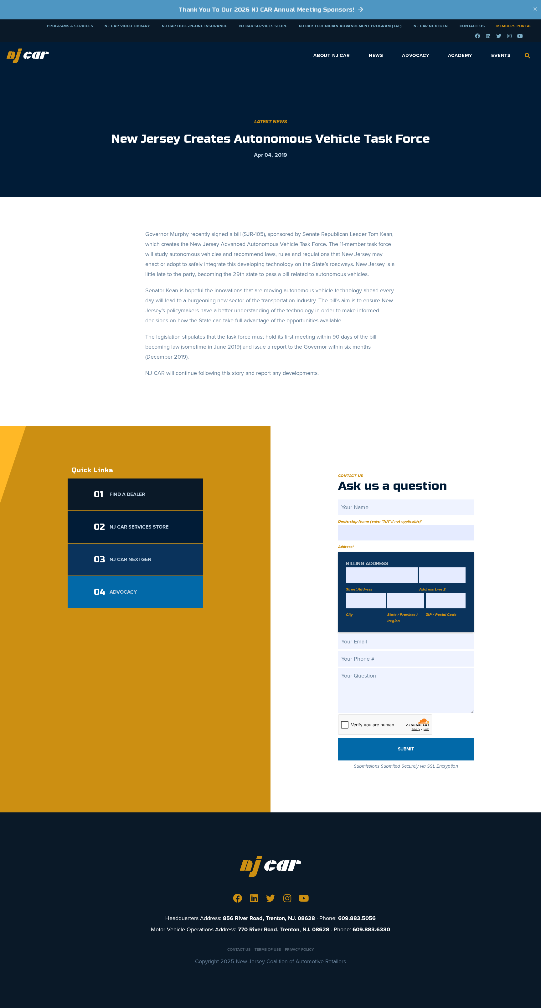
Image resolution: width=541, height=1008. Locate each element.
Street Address (359, 589)
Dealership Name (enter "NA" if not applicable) (380, 521)
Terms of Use (268, 949)
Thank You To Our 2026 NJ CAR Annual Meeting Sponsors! (267, 9)
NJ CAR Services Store (263, 26)
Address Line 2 (432, 589)
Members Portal (514, 26)
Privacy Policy (299, 949)
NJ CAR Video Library (127, 26)
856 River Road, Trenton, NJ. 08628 (269, 918)
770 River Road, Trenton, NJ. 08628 (283, 929)
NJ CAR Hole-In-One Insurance (195, 26)
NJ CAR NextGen (431, 26)
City (349, 614)
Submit (406, 749)
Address (346, 547)
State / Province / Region (402, 617)
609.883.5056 (357, 918)
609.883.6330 (371, 929)
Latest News (270, 122)
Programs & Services (70, 26)
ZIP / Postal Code (441, 614)
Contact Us (472, 26)
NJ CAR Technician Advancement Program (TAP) (350, 26)
